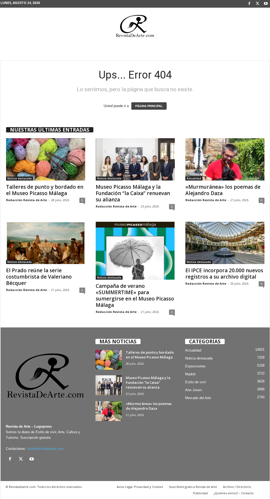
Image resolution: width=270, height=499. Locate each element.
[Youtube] (266, 4)
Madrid (190, 374)
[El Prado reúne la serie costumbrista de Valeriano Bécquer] (45, 243)
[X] (257, 4)
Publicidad (200, 493)
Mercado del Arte (198, 398)
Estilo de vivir (195, 382)
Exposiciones (195, 366)
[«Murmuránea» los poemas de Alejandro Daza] (224, 159)
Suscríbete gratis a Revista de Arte (193, 487)
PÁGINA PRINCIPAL (149, 106)
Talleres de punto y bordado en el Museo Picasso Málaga (44, 190)
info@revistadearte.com (45, 449)
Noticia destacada (19, 178)
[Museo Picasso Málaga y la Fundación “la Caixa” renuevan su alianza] (135, 159)
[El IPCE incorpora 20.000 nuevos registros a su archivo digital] (224, 243)
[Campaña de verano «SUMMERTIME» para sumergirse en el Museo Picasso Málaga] (135, 251)
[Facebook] (249, 4)
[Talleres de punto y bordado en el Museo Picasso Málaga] (45, 159)
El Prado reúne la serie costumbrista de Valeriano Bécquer (39, 277)
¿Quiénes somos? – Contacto (234, 493)
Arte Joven (193, 390)
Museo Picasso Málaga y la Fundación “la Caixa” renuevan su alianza (133, 193)
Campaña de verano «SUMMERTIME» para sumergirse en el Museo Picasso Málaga (135, 295)
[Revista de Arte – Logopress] (135, 27)
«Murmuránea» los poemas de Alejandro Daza (223, 190)
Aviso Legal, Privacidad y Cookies (140, 487)
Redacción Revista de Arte (26, 200)
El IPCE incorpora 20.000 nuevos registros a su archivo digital (224, 273)
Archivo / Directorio (237, 487)
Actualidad (194, 178)
